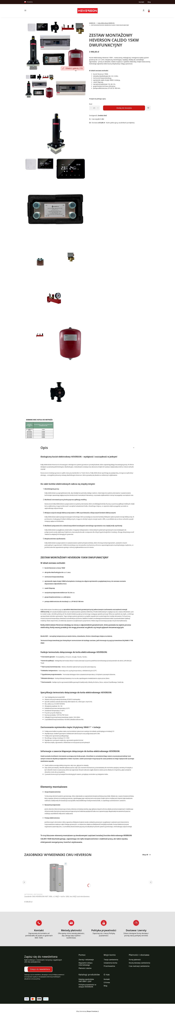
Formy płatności (135, 959)
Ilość (90, 104)
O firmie (107, 982)
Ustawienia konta (110, 963)
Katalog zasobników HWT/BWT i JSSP (86, 980)
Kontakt (141, 2)
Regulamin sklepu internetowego (85, 964)
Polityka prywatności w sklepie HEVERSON (87, 985)
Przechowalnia (109, 966)
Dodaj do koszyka (124, 108)
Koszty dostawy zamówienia (139, 963)
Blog (149, 2)
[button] (39, 10)
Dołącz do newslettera (40, 969)
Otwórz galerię (74, 68)
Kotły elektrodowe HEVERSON (106, 23)
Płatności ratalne (85, 968)
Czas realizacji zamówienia (139, 966)
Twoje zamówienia (111, 959)
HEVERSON (92, 23)
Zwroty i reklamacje (86, 959)
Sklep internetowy (86, 1011)
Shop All (145, 855)
